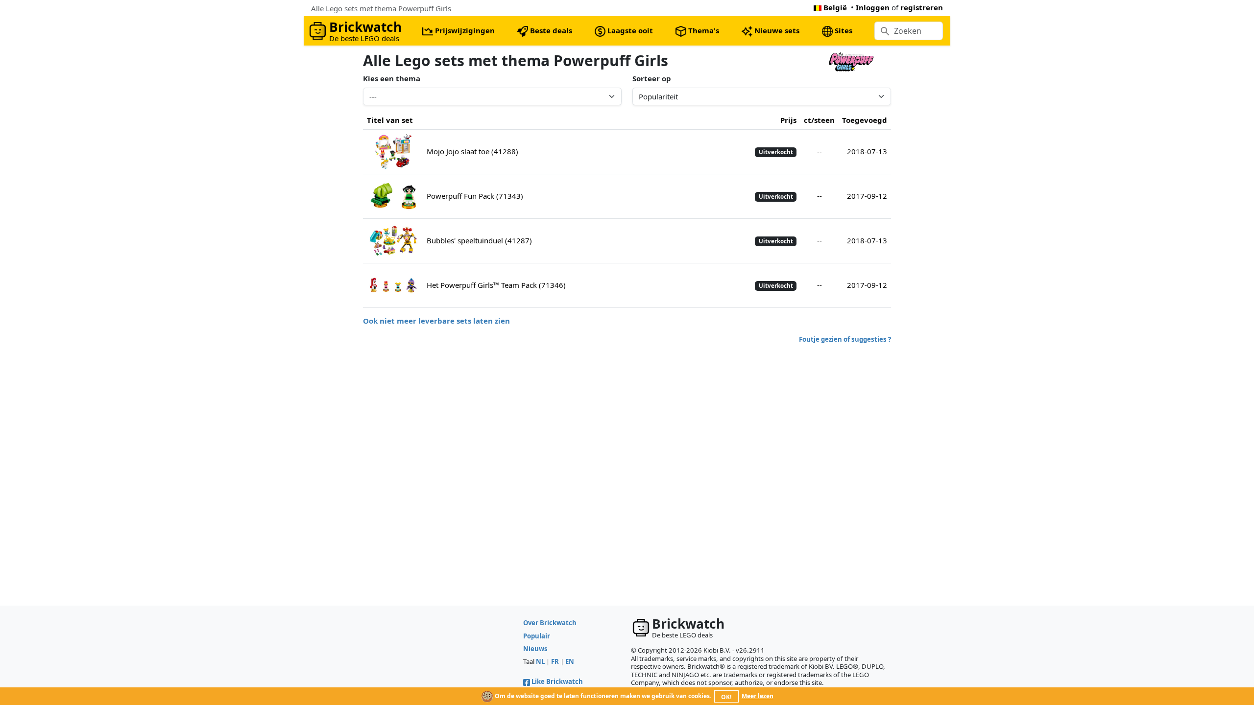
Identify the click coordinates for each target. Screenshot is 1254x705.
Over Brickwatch (550, 622)
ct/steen (819, 120)
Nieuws (535, 648)
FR (555, 661)
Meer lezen (757, 696)
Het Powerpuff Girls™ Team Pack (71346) (496, 285)
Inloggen (873, 7)
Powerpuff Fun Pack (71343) (475, 196)
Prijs (788, 120)
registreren (921, 7)
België (835, 7)
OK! (726, 697)
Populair (536, 636)
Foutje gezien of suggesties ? (845, 339)
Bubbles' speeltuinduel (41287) (479, 240)
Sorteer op (651, 78)
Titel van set (390, 120)
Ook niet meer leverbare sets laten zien (436, 321)
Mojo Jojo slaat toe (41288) (472, 151)
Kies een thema (391, 78)
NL (540, 661)
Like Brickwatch (557, 681)
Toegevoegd (864, 120)
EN (569, 661)
